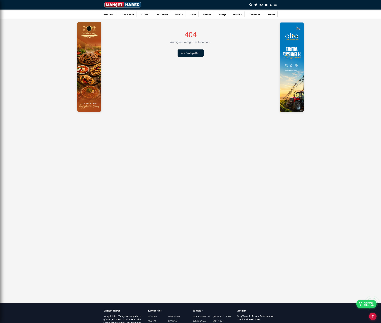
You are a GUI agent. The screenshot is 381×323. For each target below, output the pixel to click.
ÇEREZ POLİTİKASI (222, 316)
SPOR (193, 14)
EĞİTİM (207, 14)
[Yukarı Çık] (373, 316)
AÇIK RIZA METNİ (201, 316)
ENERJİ (222, 14)
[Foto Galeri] (261, 4)
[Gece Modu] (271, 4)
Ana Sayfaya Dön (190, 53)
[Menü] (275, 4)
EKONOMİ (162, 14)
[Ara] (251, 4)
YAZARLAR (254, 14)
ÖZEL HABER (127, 14)
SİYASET (145, 14)
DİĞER (236, 14)
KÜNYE (271, 14)
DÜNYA (179, 14)
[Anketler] (255, 4)
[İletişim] (266, 4)
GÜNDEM (108, 14)
